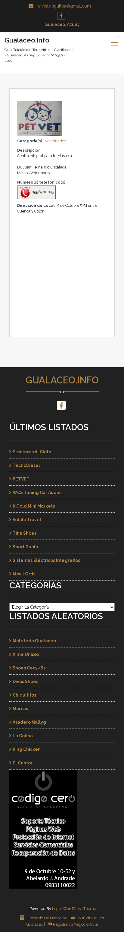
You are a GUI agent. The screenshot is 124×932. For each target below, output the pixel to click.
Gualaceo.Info (62, 380)
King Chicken (27, 749)
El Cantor (23, 762)
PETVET (21, 479)
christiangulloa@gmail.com (64, 6)
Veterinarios (55, 141)
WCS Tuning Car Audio (36, 492)
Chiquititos (24, 695)
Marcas (20, 708)
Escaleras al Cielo (32, 451)
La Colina (23, 735)
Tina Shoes (24, 533)
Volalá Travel (27, 519)
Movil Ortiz (24, 573)
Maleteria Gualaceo (34, 640)
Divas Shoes (25, 681)
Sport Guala (25, 546)
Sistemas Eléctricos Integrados (46, 560)
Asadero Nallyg (29, 722)
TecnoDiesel (26, 465)
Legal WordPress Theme (74, 908)
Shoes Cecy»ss (29, 668)
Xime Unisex (26, 654)
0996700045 (42, 192)
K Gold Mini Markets (34, 506)
